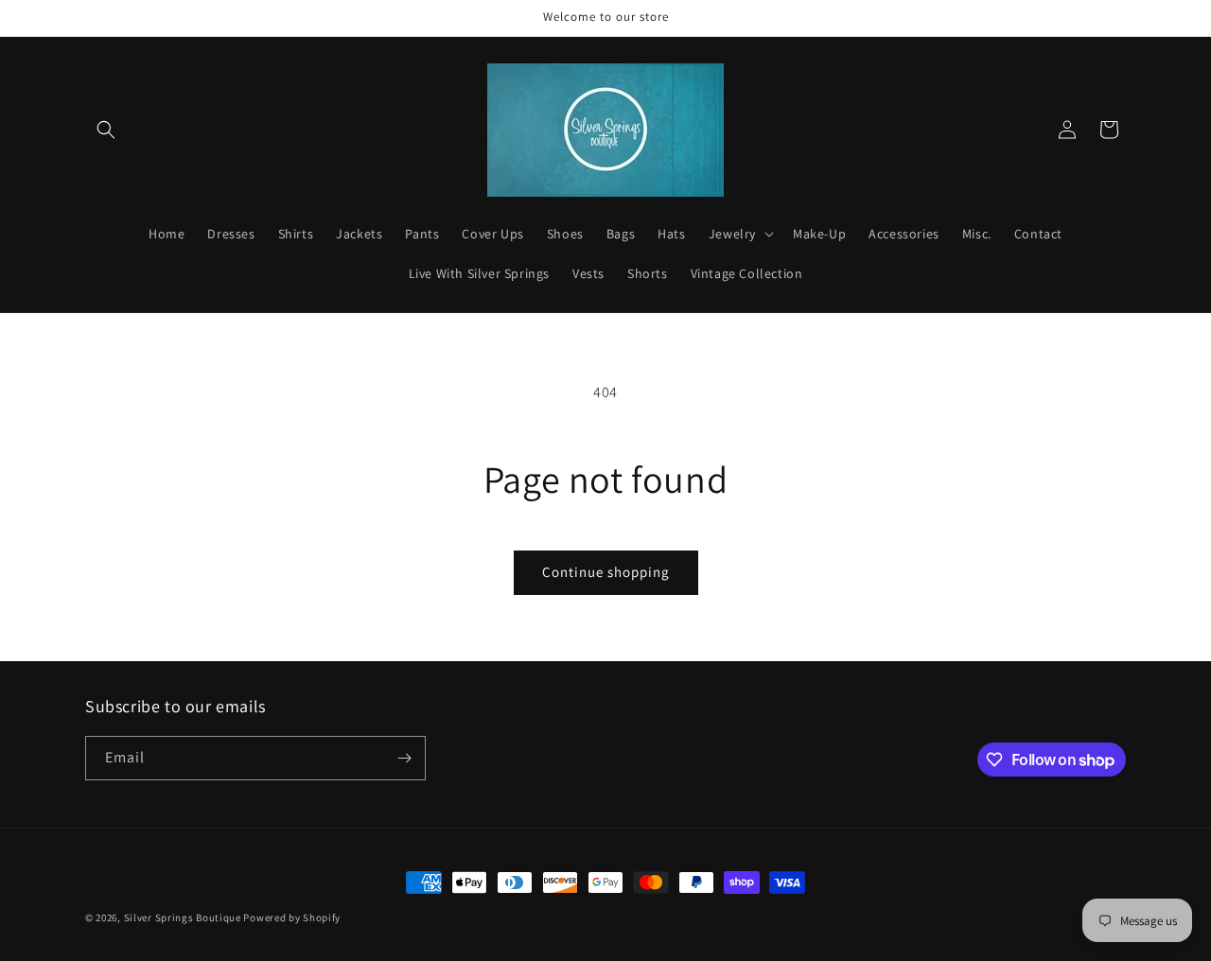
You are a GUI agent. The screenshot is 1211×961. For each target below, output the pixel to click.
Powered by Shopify (292, 917)
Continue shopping (606, 572)
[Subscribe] (404, 758)
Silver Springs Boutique (182, 917)
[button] (106, 129)
